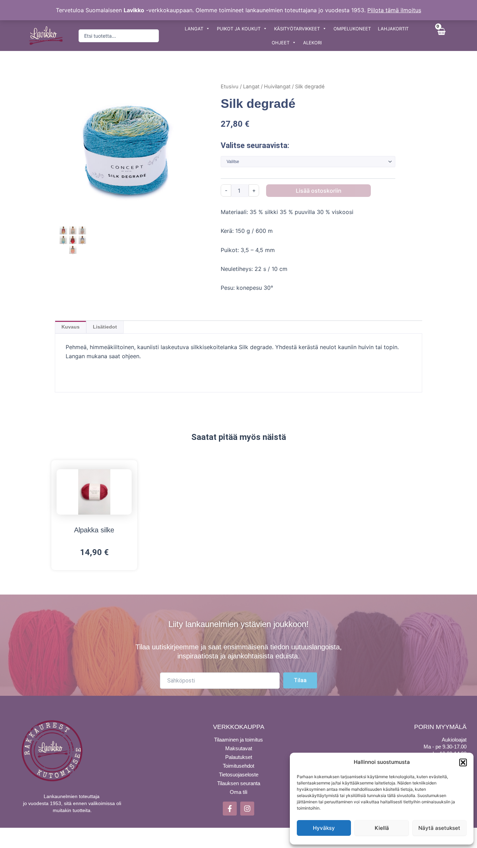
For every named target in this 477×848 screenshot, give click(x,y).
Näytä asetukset (439, 828)
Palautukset (238, 757)
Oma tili (238, 792)
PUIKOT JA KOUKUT (238, 28)
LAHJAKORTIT (393, 28)
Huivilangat (277, 86)
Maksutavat (238, 748)
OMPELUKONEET (352, 28)
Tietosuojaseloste (238, 774)
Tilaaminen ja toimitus (238, 740)
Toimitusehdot (238, 766)
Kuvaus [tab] (70, 327)
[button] (463, 762)
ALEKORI (312, 42)
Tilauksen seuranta (238, 783)
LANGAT (194, 28)
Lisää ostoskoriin (319, 190)
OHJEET (280, 42)
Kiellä (382, 828)
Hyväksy (324, 828)
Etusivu (230, 86)
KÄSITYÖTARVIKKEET (297, 28)
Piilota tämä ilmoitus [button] (394, 10)
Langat (251, 86)
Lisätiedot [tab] (105, 327)
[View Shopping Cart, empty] (441, 35)
